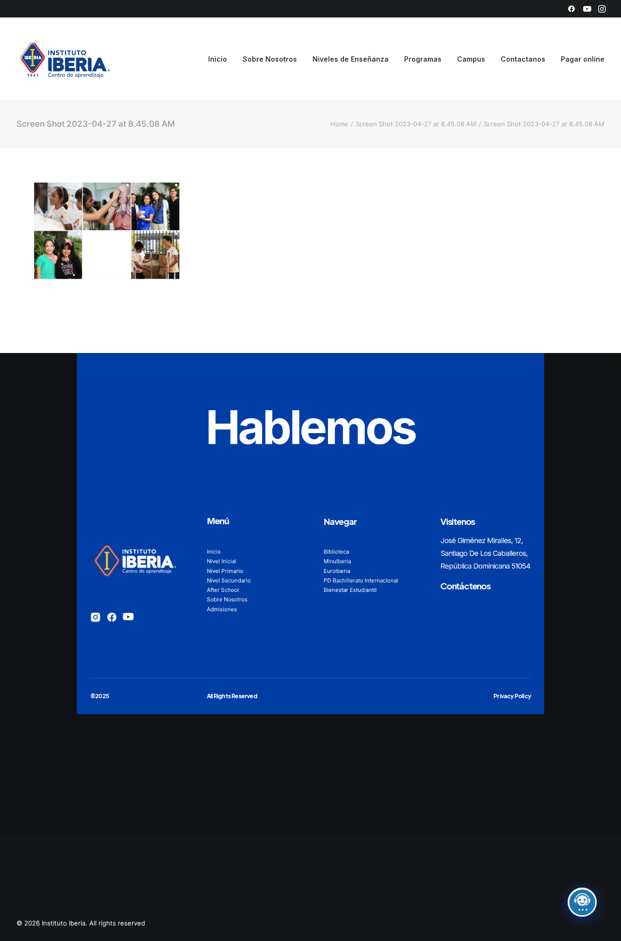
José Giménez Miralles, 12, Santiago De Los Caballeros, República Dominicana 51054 (485, 553)
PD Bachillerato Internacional (361, 580)
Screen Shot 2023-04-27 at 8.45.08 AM (416, 124)
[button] (571, 8)
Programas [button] (422, 59)
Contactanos (523, 59)
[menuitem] (571, 8)
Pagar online (583, 59)
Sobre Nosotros (270, 59)
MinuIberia (337, 560)
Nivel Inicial (221, 560)
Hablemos (310, 427)
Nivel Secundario (229, 580)
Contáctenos (465, 585)
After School (223, 589)
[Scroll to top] (602, 921)
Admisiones (222, 608)
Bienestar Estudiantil (350, 589)
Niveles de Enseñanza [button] (350, 59)
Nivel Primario (225, 570)
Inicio (217, 59)
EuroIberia (337, 570)
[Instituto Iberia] (65, 59)
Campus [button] (471, 59)
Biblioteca (336, 551)
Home (339, 124)
